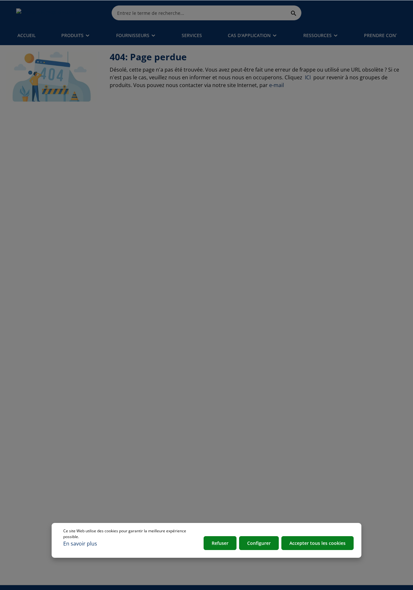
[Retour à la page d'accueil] (46, 13)
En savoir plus (80, 543)
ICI (308, 77)
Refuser (220, 543)
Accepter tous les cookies (317, 543)
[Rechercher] (293, 12)
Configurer (259, 543)
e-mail (276, 85)
